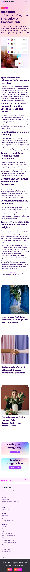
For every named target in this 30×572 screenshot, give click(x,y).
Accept (10, 569)
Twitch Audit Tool (6, 549)
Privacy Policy (18, 569)
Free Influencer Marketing (9, 273)
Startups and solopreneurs (8, 520)
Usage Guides (5, 531)
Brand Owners (5, 515)
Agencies (4, 518)
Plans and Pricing (6, 509)
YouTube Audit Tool (6, 551)
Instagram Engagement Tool (8, 535)
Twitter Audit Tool (6, 547)
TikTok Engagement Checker (8, 537)
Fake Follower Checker (7, 533)
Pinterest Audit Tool (6, 553)
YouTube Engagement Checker (9, 542)
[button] (28, 560)
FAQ (3, 528)
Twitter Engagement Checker (8, 540)
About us (4, 526)
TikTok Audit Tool (6, 544)
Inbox (9, 480)
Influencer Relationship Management (10, 501)
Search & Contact (10, 479)
